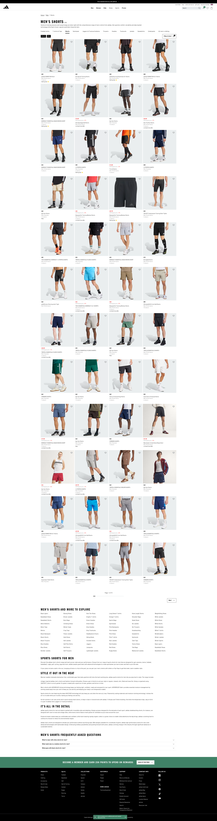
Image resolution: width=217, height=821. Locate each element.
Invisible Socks (90, 640)
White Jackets (159, 617)
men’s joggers (56, 701)
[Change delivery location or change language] (212, 4)
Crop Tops (66, 630)
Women (98, 8)
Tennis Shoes (136, 644)
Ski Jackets (135, 623)
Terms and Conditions (119, 817)
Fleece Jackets (67, 634)
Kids (105, 8)
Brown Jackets (67, 617)
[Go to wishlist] (207, 8)
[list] (108, 31)
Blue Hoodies (45, 644)
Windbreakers (159, 634)
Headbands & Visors (92, 634)
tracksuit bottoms (67, 701)
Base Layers (44, 613)
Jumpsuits (89, 647)
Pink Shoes (112, 634)
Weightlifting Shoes (160, 613)
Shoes (111, 8)
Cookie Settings (88, 817)
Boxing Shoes (67, 613)
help (183, 4)
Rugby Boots (113, 651)
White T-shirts (159, 630)
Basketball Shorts (46, 620)
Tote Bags (135, 647)
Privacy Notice (109, 817)
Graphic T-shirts (91, 617)
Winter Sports (159, 640)
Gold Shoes (66, 637)
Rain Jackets (113, 640)
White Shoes (158, 620)
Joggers (88, 644)
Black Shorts (44, 637)
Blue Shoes (44, 647)
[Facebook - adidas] (167, 775)
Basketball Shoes (46, 617)
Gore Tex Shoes (90, 613)
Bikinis (43, 630)
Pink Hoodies (113, 630)
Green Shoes (90, 623)
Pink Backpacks (114, 627)
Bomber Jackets (45, 651)
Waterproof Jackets (138, 651)
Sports (117, 8)
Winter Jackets (159, 637)
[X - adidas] (167, 785)
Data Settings (96, 817)
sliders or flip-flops (114, 668)
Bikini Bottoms (45, 623)
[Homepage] (6, 7)
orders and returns (189, 4)
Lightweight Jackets (92, 651)
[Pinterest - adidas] (167, 789)
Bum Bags (66, 620)
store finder (178, 4)
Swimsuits (135, 637)
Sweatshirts (135, 634)
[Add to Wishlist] (71, 42)
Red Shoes (112, 647)
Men (92, 8)
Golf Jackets (67, 640)
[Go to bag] (212, 8)
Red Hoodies (113, 644)
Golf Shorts (66, 647)
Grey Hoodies (90, 627)
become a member (205, 4)
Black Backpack (45, 634)
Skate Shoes (135, 620)
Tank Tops (135, 640)
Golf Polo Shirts (68, 644)
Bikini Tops (44, 627)
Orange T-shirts (114, 617)
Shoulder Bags (136, 617)
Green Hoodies (90, 620)
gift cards (197, 4)
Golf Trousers (67, 651)
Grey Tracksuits (91, 630)
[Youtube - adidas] (167, 798)
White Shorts (158, 623)
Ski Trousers (136, 627)
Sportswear (112, 623)
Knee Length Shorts (138, 613)
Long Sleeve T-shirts (115, 613)
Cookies (103, 817)
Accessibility (129, 817)
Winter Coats (67, 627)
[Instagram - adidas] (167, 780)
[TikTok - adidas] (167, 794)
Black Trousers (45, 640)
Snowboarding (136, 630)
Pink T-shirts (113, 637)
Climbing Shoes (68, 623)
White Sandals (159, 627)
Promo (124, 8)
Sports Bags (112, 620)
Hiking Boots (90, 637)
